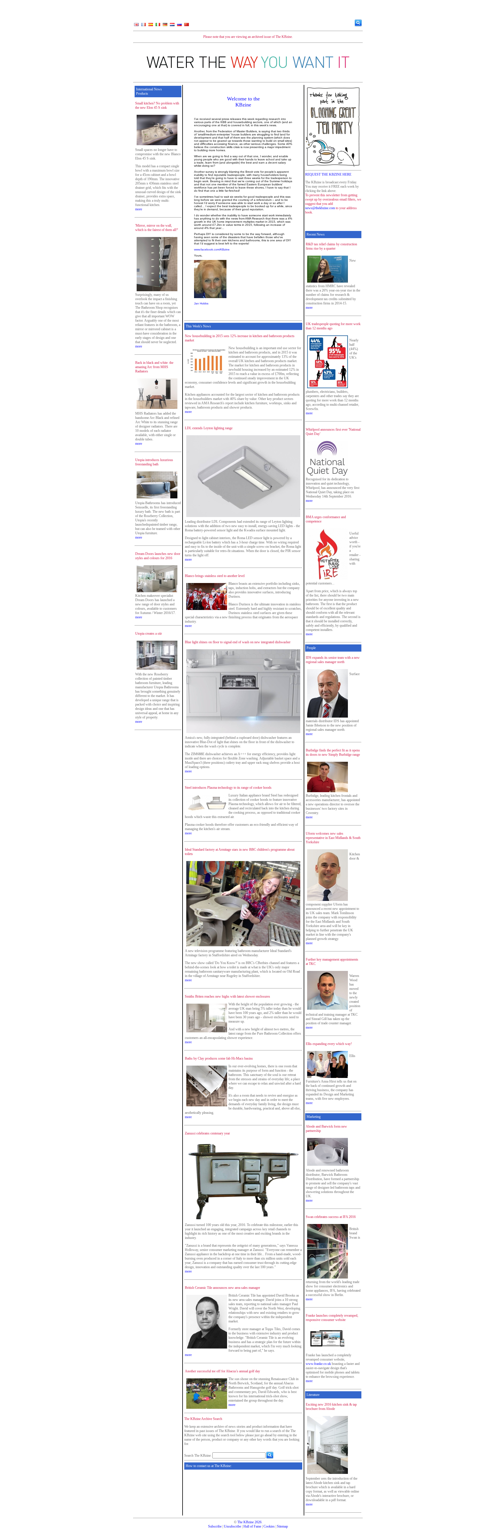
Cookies (269, 1526)
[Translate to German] (165, 26)
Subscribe (215, 1526)
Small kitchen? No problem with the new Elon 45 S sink (157, 105)
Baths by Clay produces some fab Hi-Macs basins (219, 1058)
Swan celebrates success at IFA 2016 (331, 1217)
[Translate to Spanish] (151, 26)
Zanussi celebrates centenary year (207, 1133)
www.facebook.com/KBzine (212, 249)
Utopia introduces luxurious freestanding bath (154, 462)
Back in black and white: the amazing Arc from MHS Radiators (154, 367)
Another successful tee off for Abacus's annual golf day (222, 1371)
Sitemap (282, 1526)
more (138, 209)
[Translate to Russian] (179, 26)
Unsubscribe (232, 1526)
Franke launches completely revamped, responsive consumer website (332, 1318)
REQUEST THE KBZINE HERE (328, 174)
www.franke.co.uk (318, 1364)
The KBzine (245, 1522)
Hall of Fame (252, 1526)
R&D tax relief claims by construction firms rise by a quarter (331, 246)
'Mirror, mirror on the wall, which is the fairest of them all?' (156, 228)
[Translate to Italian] (158, 26)
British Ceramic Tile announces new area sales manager (222, 1288)
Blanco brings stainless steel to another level (215, 576)
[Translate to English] (136, 26)
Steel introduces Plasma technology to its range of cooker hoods (228, 788)
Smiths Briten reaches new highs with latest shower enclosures (227, 996)
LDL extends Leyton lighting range (208, 428)
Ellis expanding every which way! (329, 1044)
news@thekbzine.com (320, 208)
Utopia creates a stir (148, 634)
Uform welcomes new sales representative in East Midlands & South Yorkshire (333, 837)
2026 (258, 1522)
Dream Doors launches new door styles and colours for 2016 (157, 556)
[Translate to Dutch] (172, 26)
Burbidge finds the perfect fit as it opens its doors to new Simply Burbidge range (333, 752)
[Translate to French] (143, 26)
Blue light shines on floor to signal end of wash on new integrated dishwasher (237, 642)
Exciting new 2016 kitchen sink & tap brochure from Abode (331, 1406)
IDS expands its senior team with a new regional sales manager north (333, 660)
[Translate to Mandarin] (186, 26)
